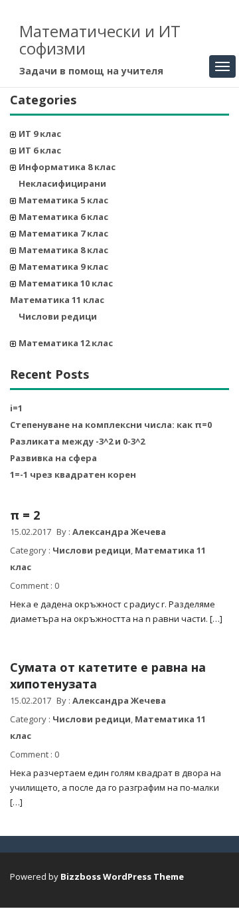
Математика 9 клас (63, 266)
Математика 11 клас (57, 300)
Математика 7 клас (63, 233)
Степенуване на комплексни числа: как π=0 (111, 425)
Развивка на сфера (53, 458)
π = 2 (25, 515)
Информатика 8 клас (67, 167)
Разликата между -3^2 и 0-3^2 (77, 441)
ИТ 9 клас (40, 134)
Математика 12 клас (66, 343)
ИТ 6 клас (40, 150)
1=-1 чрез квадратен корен (73, 474)
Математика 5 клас (63, 200)
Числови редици (58, 316)
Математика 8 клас (63, 250)
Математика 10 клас (66, 283)
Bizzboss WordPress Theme (122, 876)
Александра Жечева (119, 532)
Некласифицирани (62, 183)
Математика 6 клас (63, 217)
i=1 (16, 408)
